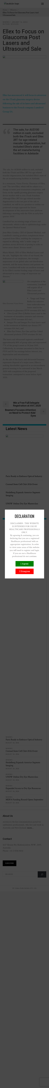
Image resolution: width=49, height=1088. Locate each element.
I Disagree (24, 571)
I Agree (24, 563)
